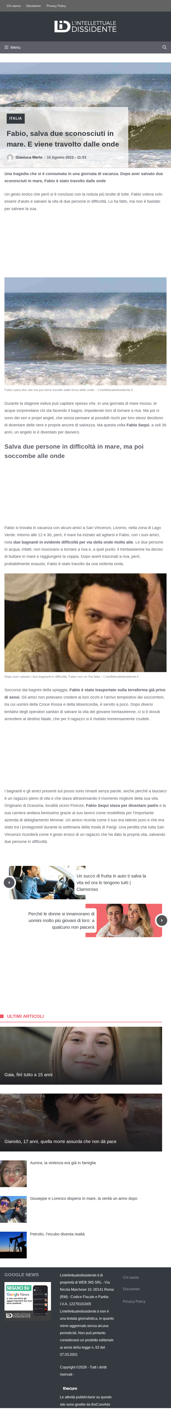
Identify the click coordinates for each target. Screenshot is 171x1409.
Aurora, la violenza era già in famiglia (63, 1163)
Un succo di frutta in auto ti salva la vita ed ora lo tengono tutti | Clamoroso (111, 882)
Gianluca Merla (29, 157)
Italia (15, 118)
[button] (164, 47)
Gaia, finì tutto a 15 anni (28, 1074)
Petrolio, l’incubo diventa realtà (57, 1234)
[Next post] (162, 920)
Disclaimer (33, 6)
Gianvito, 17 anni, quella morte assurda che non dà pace (60, 1141)
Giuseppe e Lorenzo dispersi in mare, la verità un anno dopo (83, 1198)
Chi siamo (14, 6)
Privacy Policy (56, 6)
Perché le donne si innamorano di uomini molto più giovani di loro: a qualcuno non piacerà (61, 920)
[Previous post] (9, 883)
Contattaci (83, 1374)
